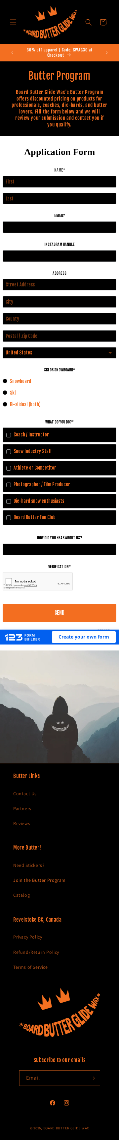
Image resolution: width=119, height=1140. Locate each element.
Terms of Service (30, 967)
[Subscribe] (92, 1078)
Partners (22, 808)
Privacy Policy (27, 937)
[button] (13, 22)
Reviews (21, 823)
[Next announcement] (106, 52)
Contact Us (25, 794)
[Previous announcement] (12, 52)
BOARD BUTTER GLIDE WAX (66, 1128)
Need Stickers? (28, 865)
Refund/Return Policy (36, 952)
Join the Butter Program (39, 880)
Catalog (21, 895)
